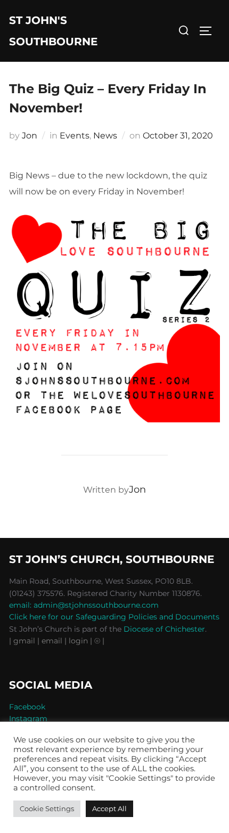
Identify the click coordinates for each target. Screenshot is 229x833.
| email (50, 641)
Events (74, 135)
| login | (78, 641)
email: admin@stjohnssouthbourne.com (84, 605)
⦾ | (99, 641)
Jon (29, 135)
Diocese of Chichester (164, 629)
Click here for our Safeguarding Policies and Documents (114, 617)
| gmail (23, 641)
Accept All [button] (109, 808)
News (105, 135)
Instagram (28, 718)
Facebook (27, 707)
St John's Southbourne (53, 31)
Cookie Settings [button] (47, 808)
